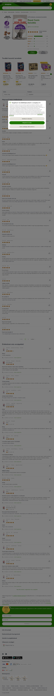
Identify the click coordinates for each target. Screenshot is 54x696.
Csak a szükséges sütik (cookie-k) (27, 126)
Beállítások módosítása (27, 118)
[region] (27, 115)
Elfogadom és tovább (27, 122)
